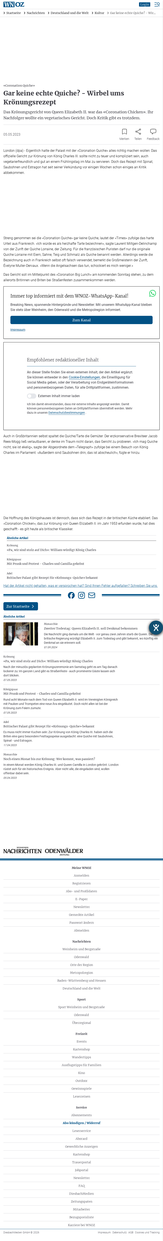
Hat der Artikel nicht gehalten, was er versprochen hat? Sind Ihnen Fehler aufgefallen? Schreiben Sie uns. (80, 586)
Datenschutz (119, 1232)
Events (82, 1041)
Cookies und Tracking (147, 1232)
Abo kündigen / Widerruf (81, 1123)
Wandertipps (81, 1057)
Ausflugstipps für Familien (81, 1065)
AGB (130, 1232)
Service (81, 1107)
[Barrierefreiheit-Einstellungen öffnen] (156, 628)
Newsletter (81, 907)
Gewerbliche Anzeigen (81, 1146)
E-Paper (81, 899)
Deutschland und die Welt (82, 988)
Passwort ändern (81, 923)
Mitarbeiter (81, 1209)
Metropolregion (81, 973)
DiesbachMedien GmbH (21, 1232)
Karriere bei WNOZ (81, 1225)
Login (144, 4)
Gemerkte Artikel (81, 915)
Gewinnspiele (82, 1089)
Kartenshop (81, 1049)
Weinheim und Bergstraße (81, 949)
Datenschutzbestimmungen (66, 412)
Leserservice (81, 1131)
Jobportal (81, 1170)
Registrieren (81, 883)
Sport (81, 999)
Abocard (81, 1139)
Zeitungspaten (81, 1201)
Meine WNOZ (81, 868)
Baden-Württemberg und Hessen (81, 980)
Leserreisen (81, 1096)
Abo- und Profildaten (81, 891)
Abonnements (81, 1115)
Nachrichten (81, 941)
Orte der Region (81, 965)
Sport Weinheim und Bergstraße (81, 1007)
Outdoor (81, 1081)
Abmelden (81, 930)
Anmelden (81, 875)
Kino (81, 1073)
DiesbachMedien (81, 1194)
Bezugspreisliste (81, 1217)
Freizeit (81, 1034)
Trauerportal (81, 1162)
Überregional (81, 1023)
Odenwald (81, 957)
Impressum (17, 329)
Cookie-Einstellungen (84, 377)
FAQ (82, 1186)
